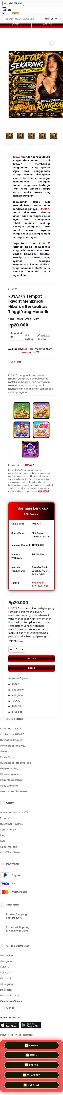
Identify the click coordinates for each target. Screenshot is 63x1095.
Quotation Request (11, 740)
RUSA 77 (45, 243)
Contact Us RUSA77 (12, 734)
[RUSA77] (16, 13)
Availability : (15, 350)
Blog (3, 835)
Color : (16, 361)
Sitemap (5, 751)
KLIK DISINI (43, 491)
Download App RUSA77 (14, 812)
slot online (6, 955)
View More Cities (10, 1001)
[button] (51, 43)
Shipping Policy (9, 768)
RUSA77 (17, 157)
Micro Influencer (10, 774)
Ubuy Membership (11, 780)
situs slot (5, 978)
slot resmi (6, 989)
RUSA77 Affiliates (10, 852)
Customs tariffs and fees (15, 763)
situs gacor (7, 984)
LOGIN (15, 23)
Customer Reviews (11, 824)
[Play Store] (31, 1026)
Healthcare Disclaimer (13, 791)
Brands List (6, 818)
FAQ (2, 841)
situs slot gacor (9, 995)
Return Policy (8, 829)
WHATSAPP (33, 1074)
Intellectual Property (12, 745)
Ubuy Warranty (9, 785)
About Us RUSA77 (10, 728)
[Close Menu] (4, 14)
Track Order (7, 757)
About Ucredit (8, 846)
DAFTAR (31, 658)
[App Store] (10, 1026)
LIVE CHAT (33, 1084)
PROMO (33, 1046)
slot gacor (6, 961)
